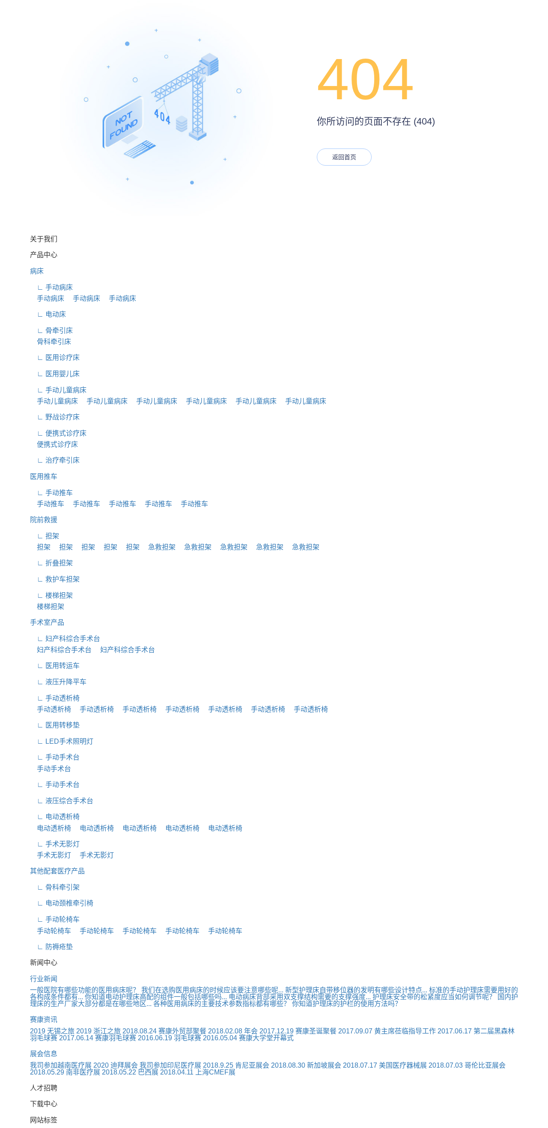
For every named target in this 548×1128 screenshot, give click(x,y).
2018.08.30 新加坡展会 (306, 1065)
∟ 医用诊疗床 (55, 357)
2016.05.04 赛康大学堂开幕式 (248, 1038)
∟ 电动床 (48, 314)
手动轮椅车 (50, 931)
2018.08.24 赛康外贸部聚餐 (164, 1031)
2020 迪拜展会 (115, 1065)
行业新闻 (43, 979)
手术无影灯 (50, 855)
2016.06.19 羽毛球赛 (169, 1038)
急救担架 (158, 547)
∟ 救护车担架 (55, 579)
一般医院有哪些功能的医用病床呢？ (85, 990)
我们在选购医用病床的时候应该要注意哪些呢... (212, 990)
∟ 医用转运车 (55, 665)
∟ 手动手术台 (55, 757)
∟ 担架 (44, 536)
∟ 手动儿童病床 (58, 390)
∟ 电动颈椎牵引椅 (61, 903)
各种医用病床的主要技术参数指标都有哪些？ (221, 1003)
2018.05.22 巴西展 (130, 1072)
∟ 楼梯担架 (51, 595)
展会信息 (43, 1053)
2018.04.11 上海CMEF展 (197, 1072)
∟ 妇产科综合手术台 (65, 638)
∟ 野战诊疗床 (55, 417)
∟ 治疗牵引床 (55, 460)
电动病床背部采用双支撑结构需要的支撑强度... (300, 996)
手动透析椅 (50, 709)
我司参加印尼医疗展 (170, 1065)
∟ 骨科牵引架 (55, 887)
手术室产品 (47, 622)
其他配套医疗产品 (57, 871)
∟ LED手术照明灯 (61, 741)
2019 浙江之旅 (98, 1031)
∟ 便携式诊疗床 (58, 433)
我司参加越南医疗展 (61, 1065)
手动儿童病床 (54, 401)
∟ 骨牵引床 (51, 330)
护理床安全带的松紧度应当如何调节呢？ (434, 996)
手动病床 (47, 298)
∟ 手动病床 (51, 287)
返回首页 (344, 157)
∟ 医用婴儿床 (55, 373)
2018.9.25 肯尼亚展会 (236, 1065)
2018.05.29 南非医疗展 (65, 1072)
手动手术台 (50, 768)
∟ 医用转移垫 (55, 725)
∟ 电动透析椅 (55, 816)
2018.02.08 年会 (233, 1031)
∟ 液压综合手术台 (61, 800)
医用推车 (43, 476)
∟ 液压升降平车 (58, 682)
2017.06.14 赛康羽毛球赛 (97, 1038)
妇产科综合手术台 (61, 649)
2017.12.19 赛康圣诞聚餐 (298, 1031)
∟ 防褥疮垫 (51, 946)
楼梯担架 (47, 606)
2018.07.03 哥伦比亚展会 (467, 1065)
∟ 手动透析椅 (55, 698)
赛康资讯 (43, 1019)
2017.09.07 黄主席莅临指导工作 (387, 1031)
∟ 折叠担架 (51, 563)
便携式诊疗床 (54, 444)
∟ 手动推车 (51, 492)
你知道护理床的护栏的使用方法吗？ (347, 1003)
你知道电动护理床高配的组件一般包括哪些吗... (156, 996)
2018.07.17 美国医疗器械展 (385, 1065)
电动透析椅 (50, 828)
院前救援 (43, 519)
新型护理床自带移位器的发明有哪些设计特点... (356, 990)
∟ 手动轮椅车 (55, 919)
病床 (37, 271)
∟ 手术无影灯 (55, 844)
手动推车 (47, 504)
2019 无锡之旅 (52, 1031)
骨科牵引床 (50, 341)
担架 (40, 547)
